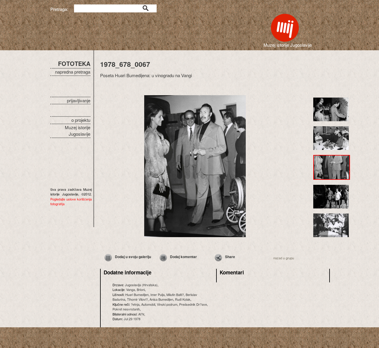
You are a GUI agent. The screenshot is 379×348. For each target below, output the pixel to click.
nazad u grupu (283, 257)
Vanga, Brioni (135, 289)
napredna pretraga (72, 72)
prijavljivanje (78, 100)
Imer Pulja (157, 294)
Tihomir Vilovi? (137, 299)
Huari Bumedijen (137, 294)
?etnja (135, 304)
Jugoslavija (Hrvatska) (141, 284)
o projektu (80, 120)
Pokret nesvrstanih (126, 309)
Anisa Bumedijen (161, 299)
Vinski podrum (167, 304)
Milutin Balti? (175, 294)
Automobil (148, 304)
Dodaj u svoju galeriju (133, 256)
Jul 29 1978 (132, 318)
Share (230, 256)
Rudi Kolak (182, 299)
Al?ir (141, 314)
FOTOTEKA (74, 63)
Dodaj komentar (183, 256)
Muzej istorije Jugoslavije (77, 130)
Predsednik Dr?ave (193, 304)
